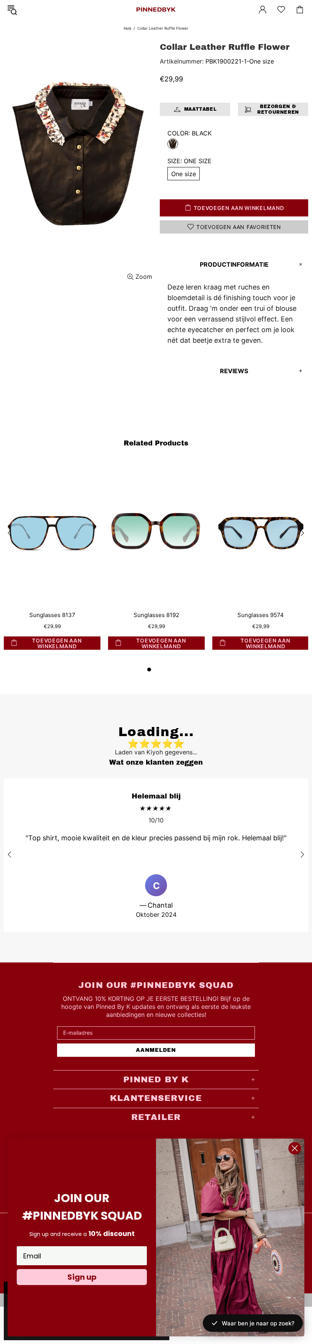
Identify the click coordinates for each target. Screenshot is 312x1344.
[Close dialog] (294, 1148)
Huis (127, 28)
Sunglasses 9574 (144, 615)
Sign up (82, 1277)
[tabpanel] (144, 563)
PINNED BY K (156, 9)
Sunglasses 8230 (248, 615)
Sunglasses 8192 (40, 615)
